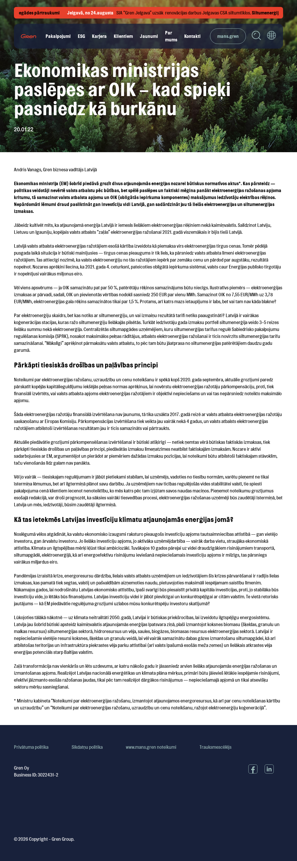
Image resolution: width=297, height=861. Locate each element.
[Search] (256, 36)
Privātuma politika (31, 747)
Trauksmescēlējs (215, 747)
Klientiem (123, 36)
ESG (81, 36)
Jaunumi (149, 36)
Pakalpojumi (58, 36)
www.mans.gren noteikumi (151, 747)
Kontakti (192, 36)
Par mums (171, 36)
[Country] (271, 36)
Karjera (99, 36)
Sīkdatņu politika (87, 747)
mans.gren (228, 36)
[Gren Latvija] (28, 36)
